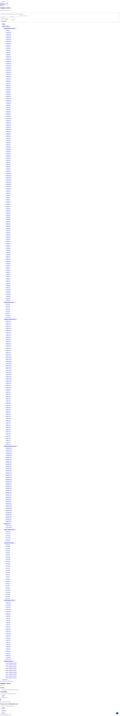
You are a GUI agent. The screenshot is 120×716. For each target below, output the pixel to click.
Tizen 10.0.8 (8, 596)
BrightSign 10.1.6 (9, 492)
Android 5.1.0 (8, 279)
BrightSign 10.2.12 (9, 479)
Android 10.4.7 (8, 107)
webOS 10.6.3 (8, 616)
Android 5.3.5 (8, 268)
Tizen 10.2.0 (8, 579)
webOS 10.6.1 (8, 620)
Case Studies (4, 713)
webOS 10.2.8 (8, 638)
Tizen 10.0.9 (8, 594)
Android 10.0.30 (8, 180)
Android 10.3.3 (8, 142)
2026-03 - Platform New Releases (11, 668)
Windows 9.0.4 (8, 403)
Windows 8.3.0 (8, 416)
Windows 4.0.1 (8, 434)
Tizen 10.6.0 (8, 550)
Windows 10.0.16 (8, 370)
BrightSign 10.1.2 (9, 499)
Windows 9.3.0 (8, 396)
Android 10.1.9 (8, 155)
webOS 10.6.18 (8, 609)
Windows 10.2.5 (8, 337)
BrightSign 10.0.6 (9, 517)
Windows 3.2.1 (8, 442)
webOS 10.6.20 (8, 605)
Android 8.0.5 (8, 248)
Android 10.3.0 (8, 147)
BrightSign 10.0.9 (9, 512)
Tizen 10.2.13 (8, 561)
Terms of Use (4, 710)
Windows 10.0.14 (8, 374)
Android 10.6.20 (8, 32)
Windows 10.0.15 (8, 372)
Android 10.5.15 (8, 68)
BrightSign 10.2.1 (9, 488)
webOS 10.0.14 (8, 657)
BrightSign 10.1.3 (9, 497)
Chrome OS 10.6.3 (9, 525)
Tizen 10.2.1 (8, 577)
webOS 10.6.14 (8, 611)
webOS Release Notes (9, 600)
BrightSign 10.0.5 (9, 519)
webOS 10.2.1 (8, 644)
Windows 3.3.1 (8, 438)
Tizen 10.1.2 (8, 585)
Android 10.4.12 (8, 98)
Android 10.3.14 (8, 125)
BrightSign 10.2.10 (9, 481)
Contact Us (3, 1)
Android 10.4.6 (8, 109)
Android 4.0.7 (8, 287)
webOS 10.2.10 (8, 635)
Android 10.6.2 (8, 52)
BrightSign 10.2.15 (9, 475)
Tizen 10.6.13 (8, 546)
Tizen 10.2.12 (8, 563)
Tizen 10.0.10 (8, 592)
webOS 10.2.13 (8, 631)
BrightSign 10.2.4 (9, 486)
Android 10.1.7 (8, 158)
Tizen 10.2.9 (8, 568)
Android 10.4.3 (8, 114)
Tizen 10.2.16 (8, 557)
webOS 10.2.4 (8, 640)
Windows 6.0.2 (8, 427)
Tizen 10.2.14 (8, 559)
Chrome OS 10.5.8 (9, 527)
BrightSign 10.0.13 (9, 506)
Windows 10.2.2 (8, 341)
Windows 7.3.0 (8, 423)
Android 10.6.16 (8, 35)
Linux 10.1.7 (8, 313)
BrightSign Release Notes (10, 446)
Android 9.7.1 (8, 208)
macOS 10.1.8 (8, 538)
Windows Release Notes (9, 319)
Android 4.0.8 (8, 285)
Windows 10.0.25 (8, 365)
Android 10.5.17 (8, 65)
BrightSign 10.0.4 (9, 521)
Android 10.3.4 (8, 140)
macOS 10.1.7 (8, 540)
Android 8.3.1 (8, 232)
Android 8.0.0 (8, 254)
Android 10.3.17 (8, 120)
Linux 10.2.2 (8, 304)
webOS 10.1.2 (8, 651)
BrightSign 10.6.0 (9, 466)
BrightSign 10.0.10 (9, 510)
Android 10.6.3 (8, 50)
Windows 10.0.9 (8, 381)
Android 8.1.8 (8, 239)
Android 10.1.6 (8, 160)
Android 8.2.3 (8, 235)
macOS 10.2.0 (8, 535)
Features (3, 707)
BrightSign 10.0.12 (9, 508)
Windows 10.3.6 (8, 328)
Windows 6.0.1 (8, 429)
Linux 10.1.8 (8, 311)
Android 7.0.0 (8, 259)
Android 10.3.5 (8, 138)
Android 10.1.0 (8, 171)
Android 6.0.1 (8, 263)
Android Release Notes (9, 28)
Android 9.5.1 (8, 215)
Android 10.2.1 (8, 151)
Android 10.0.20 (8, 182)
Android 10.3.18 (8, 118)
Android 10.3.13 (8, 127)
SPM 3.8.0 (7, 30)
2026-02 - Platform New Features (11, 670)
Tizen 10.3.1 (8, 552)
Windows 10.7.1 (8, 324)
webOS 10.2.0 (8, 646)
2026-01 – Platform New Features (11, 672)
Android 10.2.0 (8, 153)
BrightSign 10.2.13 (9, 477)
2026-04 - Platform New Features (11, 666)
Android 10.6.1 (8, 54)
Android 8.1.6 (8, 243)
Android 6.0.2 (8, 261)
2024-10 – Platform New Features (11, 677)
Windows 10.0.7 (8, 385)
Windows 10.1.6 (8, 352)
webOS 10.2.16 (8, 629)
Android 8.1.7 (8, 241)
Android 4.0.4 (8, 292)
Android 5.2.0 (8, 272)
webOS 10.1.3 (8, 649)
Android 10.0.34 (8, 173)
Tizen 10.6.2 (8, 548)
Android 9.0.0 (8, 228)
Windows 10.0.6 (8, 387)
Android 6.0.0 (8, 265)
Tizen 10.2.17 (8, 555)
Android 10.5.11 (8, 76)
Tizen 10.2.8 (8, 570)
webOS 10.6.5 (8, 613)
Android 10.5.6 (8, 85)
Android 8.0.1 (8, 252)
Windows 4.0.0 (8, 436)
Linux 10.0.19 (8, 315)
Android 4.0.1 (8, 298)
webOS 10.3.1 (8, 624)
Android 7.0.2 (8, 257)
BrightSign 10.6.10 (9, 455)
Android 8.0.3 (8, 250)
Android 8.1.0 (8, 246)
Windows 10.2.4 (8, 339)
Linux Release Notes (9, 302)
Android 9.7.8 (8, 197)
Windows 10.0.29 (8, 359)
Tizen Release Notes (9, 542)
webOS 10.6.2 (8, 618)
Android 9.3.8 (8, 219)
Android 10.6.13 (8, 41)
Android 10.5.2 (8, 92)
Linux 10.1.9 (8, 309)
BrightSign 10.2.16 (9, 473)
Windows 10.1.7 (8, 350)
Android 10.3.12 (8, 129)
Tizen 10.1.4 (8, 581)
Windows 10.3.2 (8, 330)
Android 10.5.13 (8, 72)
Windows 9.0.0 (8, 414)
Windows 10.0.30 (8, 357)
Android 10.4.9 (8, 103)
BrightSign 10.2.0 (9, 490)
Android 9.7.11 (8, 195)
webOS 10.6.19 (8, 607)
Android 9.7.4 (8, 204)
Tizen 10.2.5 (8, 574)
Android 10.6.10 (8, 43)
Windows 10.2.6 (8, 335)
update (3, 696)
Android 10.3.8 (8, 133)
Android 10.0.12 (8, 186)
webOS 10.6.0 (8, 622)
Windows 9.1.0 (8, 407)
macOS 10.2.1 (8, 533)
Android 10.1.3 (8, 166)
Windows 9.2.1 (8, 398)
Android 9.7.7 (8, 199)
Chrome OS (7, 523)
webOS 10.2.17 (8, 627)
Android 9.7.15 (8, 193)
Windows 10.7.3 (8, 321)
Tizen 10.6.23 (8, 544)
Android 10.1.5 (8, 162)
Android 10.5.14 (8, 70)
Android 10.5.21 (8, 57)
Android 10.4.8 (8, 105)
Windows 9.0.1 (8, 412)
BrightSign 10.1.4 (9, 495)
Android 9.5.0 (8, 217)
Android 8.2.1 (8, 237)
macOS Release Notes (9, 529)
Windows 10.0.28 (8, 361)
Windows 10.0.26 (8, 363)
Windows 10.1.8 (8, 348)
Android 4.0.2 (8, 296)
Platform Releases (8, 661)
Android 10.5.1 (8, 94)
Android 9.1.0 (8, 226)
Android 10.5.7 (8, 83)
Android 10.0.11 (8, 188)
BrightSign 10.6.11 (9, 453)
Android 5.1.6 (8, 274)
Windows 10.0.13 (8, 376)
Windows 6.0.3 (8, 425)
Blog (3, 712)
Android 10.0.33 (8, 175)
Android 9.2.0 (8, 224)
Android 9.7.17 (8, 191)
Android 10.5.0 (8, 96)
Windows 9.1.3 (8, 401)
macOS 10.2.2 (8, 531)
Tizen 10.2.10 (8, 566)
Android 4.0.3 (8, 294)
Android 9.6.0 (8, 213)
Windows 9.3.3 (8, 390)
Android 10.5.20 (8, 59)
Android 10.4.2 (8, 116)
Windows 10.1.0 (8, 354)
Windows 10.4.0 (8, 326)
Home (3, 24)
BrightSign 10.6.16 (9, 451)
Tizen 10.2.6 (8, 572)
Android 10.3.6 (8, 136)
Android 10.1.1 (8, 169)
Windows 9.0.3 (8, 409)
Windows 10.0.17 (8, 368)
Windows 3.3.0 (8, 440)
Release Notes (5, 26)
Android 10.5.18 (8, 63)
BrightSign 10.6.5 (9, 457)
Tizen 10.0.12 (8, 590)
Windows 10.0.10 (8, 379)
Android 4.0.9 (8, 283)
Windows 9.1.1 (8, 405)
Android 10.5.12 (8, 74)
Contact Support (4, 21)
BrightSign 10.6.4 (9, 459)
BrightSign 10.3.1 (9, 468)
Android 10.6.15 (8, 37)
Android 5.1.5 (8, 276)
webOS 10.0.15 (8, 655)
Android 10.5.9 (8, 79)
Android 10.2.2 (8, 149)
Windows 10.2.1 (8, 343)
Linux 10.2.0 (8, 307)
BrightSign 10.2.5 (9, 484)
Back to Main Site (5, 679)
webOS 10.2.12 (8, 633)
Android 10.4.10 (8, 101)
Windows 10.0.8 (8, 383)
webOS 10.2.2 (8, 642)
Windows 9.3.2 (8, 392)
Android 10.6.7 (8, 46)
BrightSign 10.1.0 (9, 503)
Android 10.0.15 (8, 184)
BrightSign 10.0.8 (9, 514)
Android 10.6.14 (8, 39)
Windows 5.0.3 (8, 431)
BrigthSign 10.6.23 (9, 448)
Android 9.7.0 (8, 210)
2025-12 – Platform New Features (11, 674)
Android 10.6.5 (8, 48)
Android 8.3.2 (8, 230)
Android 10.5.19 (8, 61)
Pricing (3, 708)
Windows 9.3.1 (8, 394)
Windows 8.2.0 (8, 418)
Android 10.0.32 (8, 177)
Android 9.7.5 (8, 202)
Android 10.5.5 (8, 87)
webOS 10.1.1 (8, 653)
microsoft (3, 695)
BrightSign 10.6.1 (9, 464)
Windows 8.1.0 (8, 420)
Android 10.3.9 (8, 131)
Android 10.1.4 (8, 164)
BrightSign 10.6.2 (9, 462)
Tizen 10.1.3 (8, 583)
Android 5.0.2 (8, 281)
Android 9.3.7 (8, 221)
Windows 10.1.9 (8, 346)
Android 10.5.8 (8, 81)
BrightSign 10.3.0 (9, 470)
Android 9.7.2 (8, 206)
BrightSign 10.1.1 (9, 501)
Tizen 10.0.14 (8, 588)
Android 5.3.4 (8, 270)
